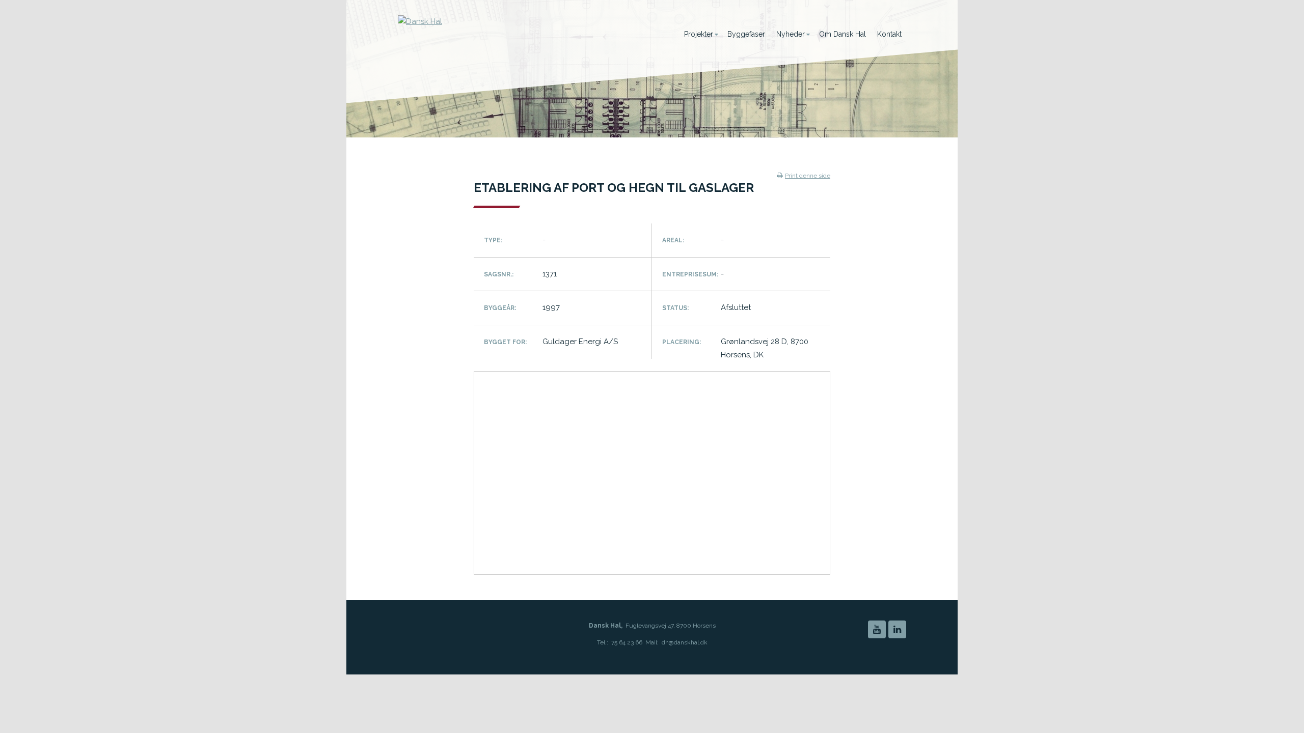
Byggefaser (746, 34)
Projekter (698, 34)
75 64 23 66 (626, 642)
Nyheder (790, 34)
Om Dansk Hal (842, 34)
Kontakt (889, 34)
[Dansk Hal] (497, 38)
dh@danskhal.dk (685, 642)
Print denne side (807, 175)
